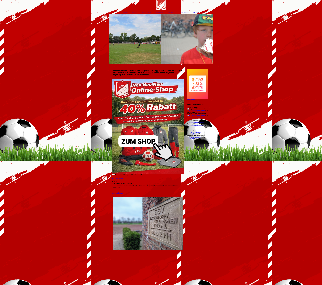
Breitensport (171, 12)
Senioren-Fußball (146, 12)
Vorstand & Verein (184, 12)
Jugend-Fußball (159, 12)
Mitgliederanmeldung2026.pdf (197, 110)
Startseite (125, 12)
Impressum (196, 12)
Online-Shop (134, 12)
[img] (161, 5)
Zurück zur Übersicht (117, 178)
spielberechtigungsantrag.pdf (196, 122)
